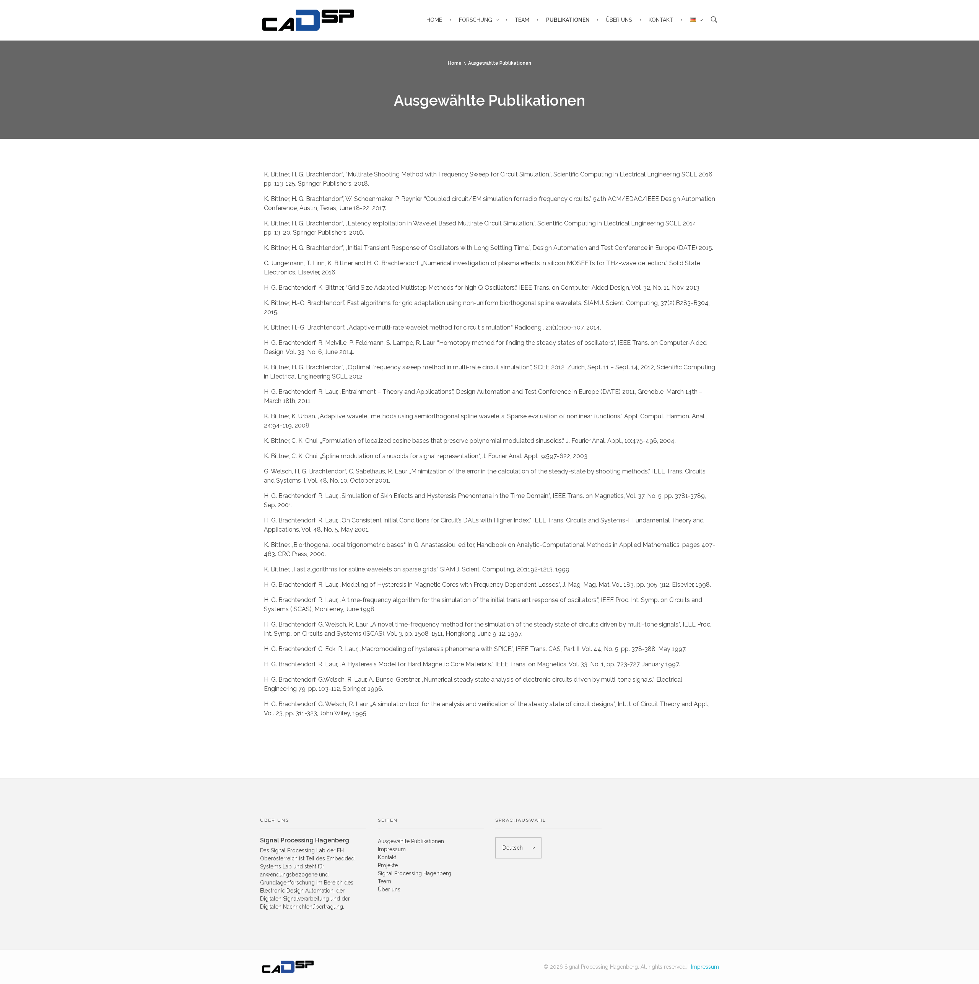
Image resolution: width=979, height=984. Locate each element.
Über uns (389, 889)
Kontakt (387, 857)
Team (384, 881)
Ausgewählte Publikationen (411, 841)
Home (455, 63)
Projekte (388, 865)
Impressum (392, 849)
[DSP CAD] (287, 966)
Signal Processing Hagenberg (414, 873)
